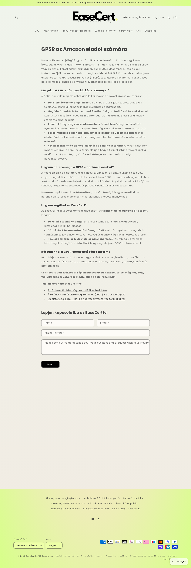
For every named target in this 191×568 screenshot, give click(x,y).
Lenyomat (134, 508)
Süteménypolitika (133, 498)
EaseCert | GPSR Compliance (39, 556)
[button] (16, 17)
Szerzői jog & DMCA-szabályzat (67, 503)
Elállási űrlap (118, 508)
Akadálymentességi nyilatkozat (63, 498)
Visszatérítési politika (126, 503)
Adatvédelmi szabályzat (67, 556)
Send (50, 364)
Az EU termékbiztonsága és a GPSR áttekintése (77, 290)
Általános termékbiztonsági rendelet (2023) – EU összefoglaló (86, 294)
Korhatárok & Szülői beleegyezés (102, 498)
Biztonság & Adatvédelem (65, 508)
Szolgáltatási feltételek (96, 508)
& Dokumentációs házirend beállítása (147, 556)
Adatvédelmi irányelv (100, 503)
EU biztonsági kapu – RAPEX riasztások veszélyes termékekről (86, 299)
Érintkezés (173, 556)
